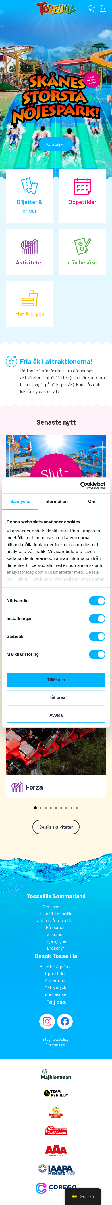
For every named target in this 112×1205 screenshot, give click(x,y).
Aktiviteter (55, 980)
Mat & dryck (55, 987)
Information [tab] (56, 501)
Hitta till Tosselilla (55, 913)
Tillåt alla (56, 679)
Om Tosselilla (55, 906)
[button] (35, 807)
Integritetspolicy (55, 1039)
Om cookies (55, 1044)
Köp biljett (56, 144)
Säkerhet (55, 934)
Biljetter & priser (55, 966)
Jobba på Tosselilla (55, 920)
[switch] (97, 618)
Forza (34, 786)
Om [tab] (91, 501)
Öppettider (103, 8)
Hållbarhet (55, 927)
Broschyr (55, 948)
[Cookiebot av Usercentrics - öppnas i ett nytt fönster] (80, 485)
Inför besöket (55, 994)
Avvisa (56, 715)
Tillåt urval (56, 697)
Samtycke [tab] (20, 501)
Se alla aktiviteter (56, 827)
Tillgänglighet (55, 941)
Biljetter (91, 8)
